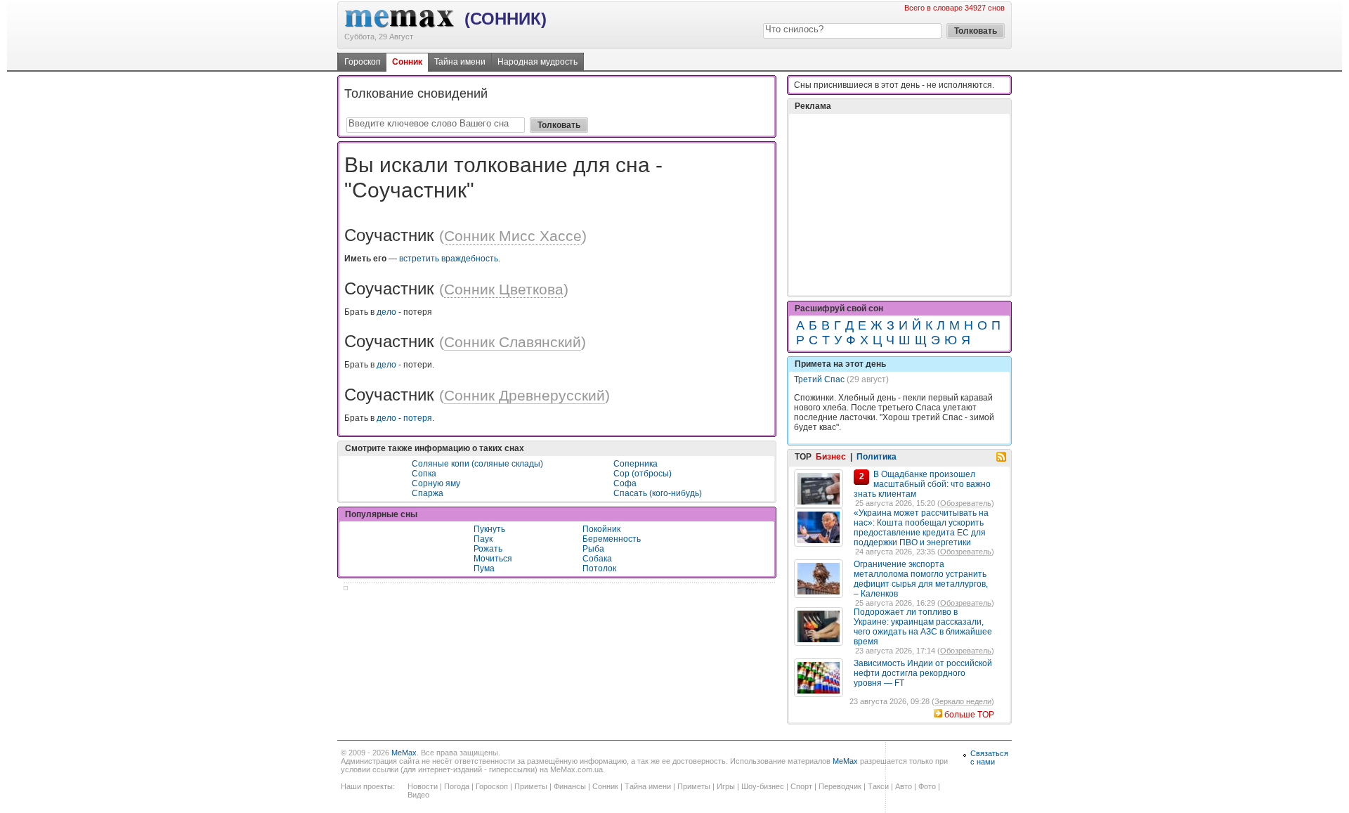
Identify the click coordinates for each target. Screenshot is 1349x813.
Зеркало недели (962, 701)
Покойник (601, 529)
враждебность (469, 259)
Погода (456, 786)
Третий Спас (819, 379)
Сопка (424, 474)
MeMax (404, 752)
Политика (876, 457)
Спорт (801, 786)
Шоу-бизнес (762, 786)
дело (386, 312)
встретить (419, 259)
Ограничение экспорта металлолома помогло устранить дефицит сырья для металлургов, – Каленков (921, 579)
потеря (417, 418)
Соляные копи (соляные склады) (477, 464)
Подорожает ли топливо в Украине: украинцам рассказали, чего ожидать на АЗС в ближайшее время (923, 626)
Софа (625, 483)
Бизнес (831, 457)
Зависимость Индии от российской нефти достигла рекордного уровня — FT (923, 673)
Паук (483, 539)
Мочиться (493, 559)
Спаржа (427, 493)
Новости (423, 786)
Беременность (611, 539)
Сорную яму (436, 483)
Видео (418, 795)
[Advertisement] (899, 204)
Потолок (599, 568)
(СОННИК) (505, 18)
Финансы (570, 786)
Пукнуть (489, 529)
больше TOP (969, 715)
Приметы (530, 786)
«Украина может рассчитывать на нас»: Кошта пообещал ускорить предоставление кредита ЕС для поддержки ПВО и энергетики (921, 527)
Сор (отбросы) (642, 474)
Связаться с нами (989, 757)
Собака (597, 559)
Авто (903, 786)
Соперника (635, 464)
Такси (878, 786)
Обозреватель (965, 503)
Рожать (488, 549)
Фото (927, 786)
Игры (726, 786)
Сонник (407, 62)
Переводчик (840, 786)
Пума (484, 568)
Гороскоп (362, 62)
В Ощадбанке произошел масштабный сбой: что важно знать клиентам (922, 484)
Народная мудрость (537, 62)
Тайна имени (459, 62)
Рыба (593, 549)
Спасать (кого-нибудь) (657, 493)
